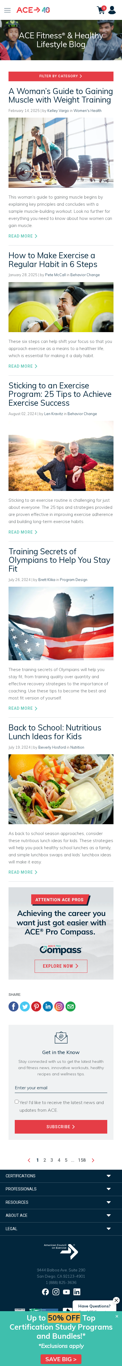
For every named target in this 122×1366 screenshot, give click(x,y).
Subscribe (59, 1127)
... (72, 1160)
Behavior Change (85, 274)
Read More (21, 236)
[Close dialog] (116, 1316)
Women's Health (87, 110)
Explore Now (59, 966)
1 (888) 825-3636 (61, 1282)
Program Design (73, 579)
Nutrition (77, 747)
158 (82, 1160)
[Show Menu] (7, 10)
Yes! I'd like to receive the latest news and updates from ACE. (62, 1106)
